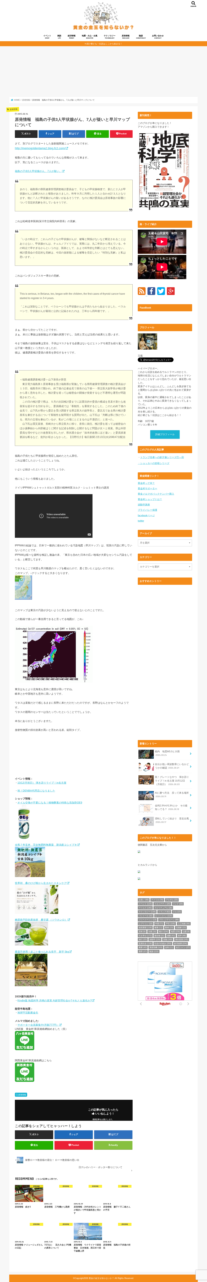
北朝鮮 (181, 927)
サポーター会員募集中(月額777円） (38, 1024)
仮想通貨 (145, 927)
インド (178, 904)
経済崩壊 (180, 943)
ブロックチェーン (169, 920)
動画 (169, 927)
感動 (171, 936)
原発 (142, 931)
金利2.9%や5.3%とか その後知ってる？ (171, 807)
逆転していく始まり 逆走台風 (172, 820)
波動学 (154, 939)
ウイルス (145, 908)
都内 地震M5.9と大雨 (167, 753)
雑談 (59, 37)
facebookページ (146, 515)
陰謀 (141, 37)
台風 (152, 931)
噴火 (163, 931)
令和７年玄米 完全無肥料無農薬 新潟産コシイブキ (46, 844)
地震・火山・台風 (89, 37)
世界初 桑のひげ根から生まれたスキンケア (41, 883)
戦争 (182, 936)
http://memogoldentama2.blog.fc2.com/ (40, 148)
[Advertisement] (103, 71)
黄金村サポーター (147, 488)
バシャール (146, 916)
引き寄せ (145, 936)
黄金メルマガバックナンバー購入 (156, 494)
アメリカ (157, 900)
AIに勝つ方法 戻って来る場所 (172, 795)
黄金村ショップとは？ (150, 499)
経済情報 (72, 37)
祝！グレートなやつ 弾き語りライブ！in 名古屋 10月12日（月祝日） (172, 780)
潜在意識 (181, 939)
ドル (177, 912)
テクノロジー (109, 37)
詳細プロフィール (165, 434)
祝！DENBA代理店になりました (36, 790)
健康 (158, 927)
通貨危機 (155, 947)
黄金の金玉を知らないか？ (101, 1278)
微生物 (159, 936)
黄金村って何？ (146, 483)
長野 (143, 951)
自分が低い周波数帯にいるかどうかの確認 (172, 766)
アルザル (172, 900)
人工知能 (184, 924)
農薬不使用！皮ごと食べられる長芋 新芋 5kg (42, 951)
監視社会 (145, 943)
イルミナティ (162, 904)
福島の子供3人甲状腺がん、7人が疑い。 (38, 171)
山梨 (186, 931)
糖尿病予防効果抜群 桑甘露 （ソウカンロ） (41, 919)
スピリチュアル (163, 908)
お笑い (144, 900)
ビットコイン (163, 916)
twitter (141, 521)
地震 (175, 931)
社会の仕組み (162, 943)
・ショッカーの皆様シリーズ (153, 463)
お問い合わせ (158, 37)
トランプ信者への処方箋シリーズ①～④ (162, 457)
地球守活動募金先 (27, 1012)
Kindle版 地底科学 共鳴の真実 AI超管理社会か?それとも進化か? (54, 1000)
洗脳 (167, 939)
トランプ (164, 912)
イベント (47, 37)
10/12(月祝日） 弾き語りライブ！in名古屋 (41, 782)
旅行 (143, 939)
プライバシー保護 (147, 510)
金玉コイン (183, 947)
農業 (143, 947)
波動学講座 (144, 504)
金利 (169, 947)
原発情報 (126, 37)
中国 (159, 924)
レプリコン (146, 924)
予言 (170, 924)
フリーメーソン (147, 920)
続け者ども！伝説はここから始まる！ (104, 43)
